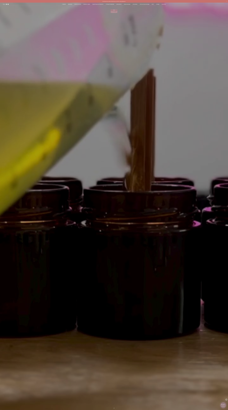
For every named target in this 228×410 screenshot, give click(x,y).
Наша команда (127, 4)
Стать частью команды (144, 4)
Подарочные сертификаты (97, 4)
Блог (153, 4)
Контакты (164, 4)
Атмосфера (135, 4)
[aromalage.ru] (114, 11)
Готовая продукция (110, 4)
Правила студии (86, 4)
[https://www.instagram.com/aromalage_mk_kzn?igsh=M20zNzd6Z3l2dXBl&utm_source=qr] (3, 4)
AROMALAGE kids (77, 4)
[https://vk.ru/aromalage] (6, 4)
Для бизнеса (119, 4)
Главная (64, 4)
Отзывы (157, 4)
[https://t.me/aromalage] (8, 4)
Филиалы (70, 4)
